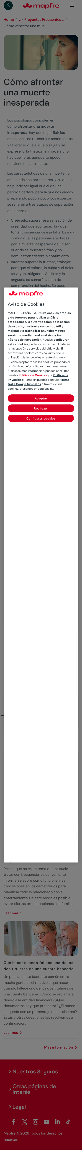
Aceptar (41, 398)
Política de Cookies (33, 375)
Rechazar (41, 408)
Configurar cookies (41, 418)
